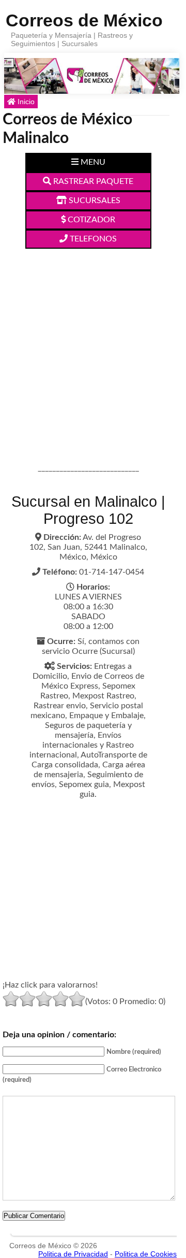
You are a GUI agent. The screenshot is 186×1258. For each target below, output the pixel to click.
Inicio (25, 101)
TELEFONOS (92, 239)
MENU (92, 162)
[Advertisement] (93, 347)
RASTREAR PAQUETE (92, 181)
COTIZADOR (90, 220)
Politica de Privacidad (73, 1254)
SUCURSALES (93, 200)
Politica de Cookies (146, 1254)
